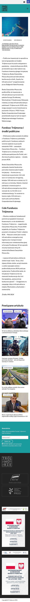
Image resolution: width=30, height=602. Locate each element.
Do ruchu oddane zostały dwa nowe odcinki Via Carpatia (13, 388)
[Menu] (27, 8)
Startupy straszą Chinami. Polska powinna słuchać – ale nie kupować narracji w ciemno (13, 359)
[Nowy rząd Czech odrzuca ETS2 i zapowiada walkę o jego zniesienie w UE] (15, 402)
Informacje (18, 40)
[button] (28, 1)
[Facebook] (24, 2)
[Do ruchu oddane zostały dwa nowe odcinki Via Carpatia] (15, 375)
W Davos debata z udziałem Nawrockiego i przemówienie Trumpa (15, 331)
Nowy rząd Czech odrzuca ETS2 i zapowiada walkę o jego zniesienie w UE (15, 415)
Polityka (18, 311)
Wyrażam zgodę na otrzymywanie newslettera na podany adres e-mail (12, 444)
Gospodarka (7, 40)
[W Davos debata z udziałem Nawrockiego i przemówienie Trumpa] (15, 319)
